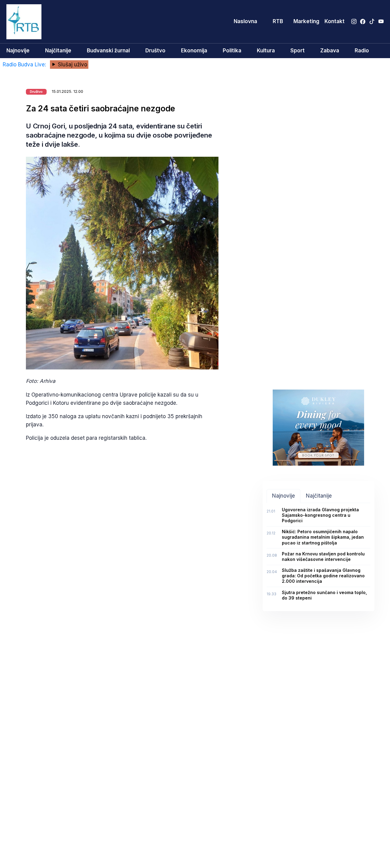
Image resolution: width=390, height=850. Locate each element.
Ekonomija (194, 50)
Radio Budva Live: (25, 64)
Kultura (266, 50)
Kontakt (334, 21)
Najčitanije (58, 50)
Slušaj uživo (71, 64)
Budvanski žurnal (108, 50)
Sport (297, 50)
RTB (278, 21)
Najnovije (18, 50)
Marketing (306, 21)
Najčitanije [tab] (319, 496)
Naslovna (245, 21)
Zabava (329, 50)
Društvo (155, 50)
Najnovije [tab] (283, 496)
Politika (232, 50)
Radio (362, 50)
